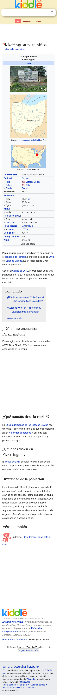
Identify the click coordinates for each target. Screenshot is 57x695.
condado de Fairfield (31, 140)
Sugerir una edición (28, 650)
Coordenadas (10, 174)
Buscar (52, 12)
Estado (9, 184)
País (8, 181)
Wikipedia (30, 678)
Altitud (7, 208)
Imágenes (27, 21)
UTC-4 (25, 229)
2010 (17, 215)
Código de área (11, 236)
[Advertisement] (28, 33)
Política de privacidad (12, 687)
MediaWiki (25, 681)
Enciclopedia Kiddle (12, 621)
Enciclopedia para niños (14, 48)
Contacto (30, 687)
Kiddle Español (9, 684)
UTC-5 (30, 225)
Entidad (8, 178)
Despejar (46, 12)
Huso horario (10, 225)
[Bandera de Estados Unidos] (23, 181)
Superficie (9, 195)
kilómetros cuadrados (20, 432)
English (38, 21)
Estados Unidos (33, 181)
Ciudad (28, 63)
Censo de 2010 (20, 270)
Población (9, 215)
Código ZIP (9, 232)
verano (12, 229)
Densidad (10, 222)
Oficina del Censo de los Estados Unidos (27, 425)
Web (18, 21)
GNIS (6, 240)
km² (29, 198)
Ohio (44, 140)
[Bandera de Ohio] (23, 184)
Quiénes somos (38, 684)
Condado (10, 188)
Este (24, 225)
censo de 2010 (12, 461)
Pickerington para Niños (14, 639)
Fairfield (25, 188)
